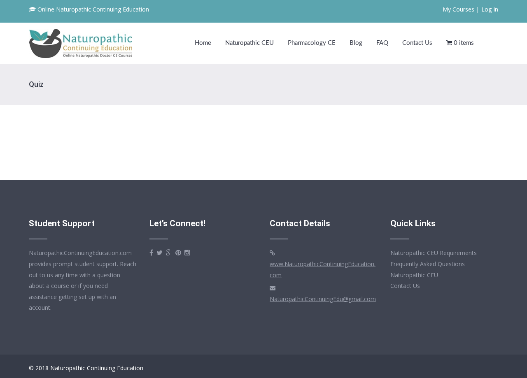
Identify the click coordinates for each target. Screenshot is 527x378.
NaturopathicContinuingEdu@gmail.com (323, 299)
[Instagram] (187, 253)
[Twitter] (159, 253)
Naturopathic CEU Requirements (433, 253)
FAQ (382, 43)
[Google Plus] (169, 253)
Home (203, 43)
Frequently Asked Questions (427, 264)
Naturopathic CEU (249, 43)
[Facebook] (151, 253)
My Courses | (461, 9)
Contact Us (417, 43)
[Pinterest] (178, 253)
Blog (356, 43)
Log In (489, 9)
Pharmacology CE (312, 43)
